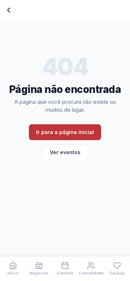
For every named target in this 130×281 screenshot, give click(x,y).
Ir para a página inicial (65, 132)
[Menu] (8, 10)
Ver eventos (65, 152)
